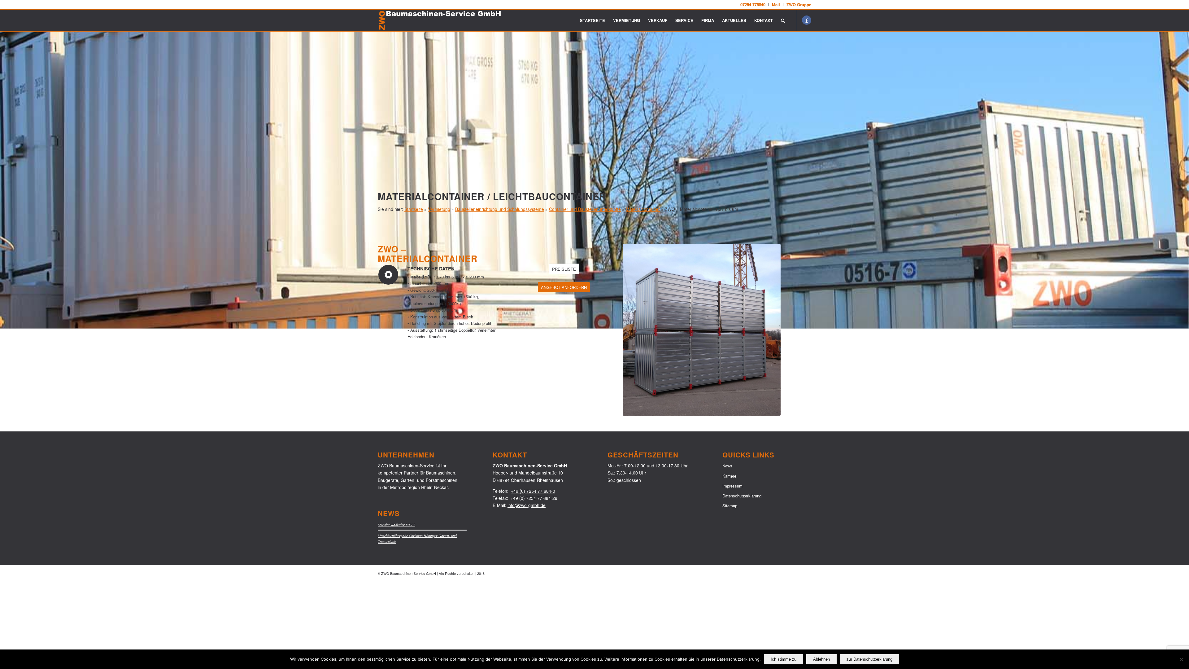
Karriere (729, 476)
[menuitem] (753, 4)
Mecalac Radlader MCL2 (396, 524)
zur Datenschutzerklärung (869, 659)
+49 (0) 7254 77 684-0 (533, 491)
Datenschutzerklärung (741, 496)
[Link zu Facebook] (806, 20)
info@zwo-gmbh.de (526, 505)
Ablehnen (821, 659)
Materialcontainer (643, 209)
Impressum (732, 486)
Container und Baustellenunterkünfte (585, 209)
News (727, 466)
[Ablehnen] (1181, 659)
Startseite (413, 209)
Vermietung (439, 209)
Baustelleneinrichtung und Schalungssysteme (499, 209)
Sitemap (729, 506)
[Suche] (783, 20)
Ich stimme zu (783, 659)
